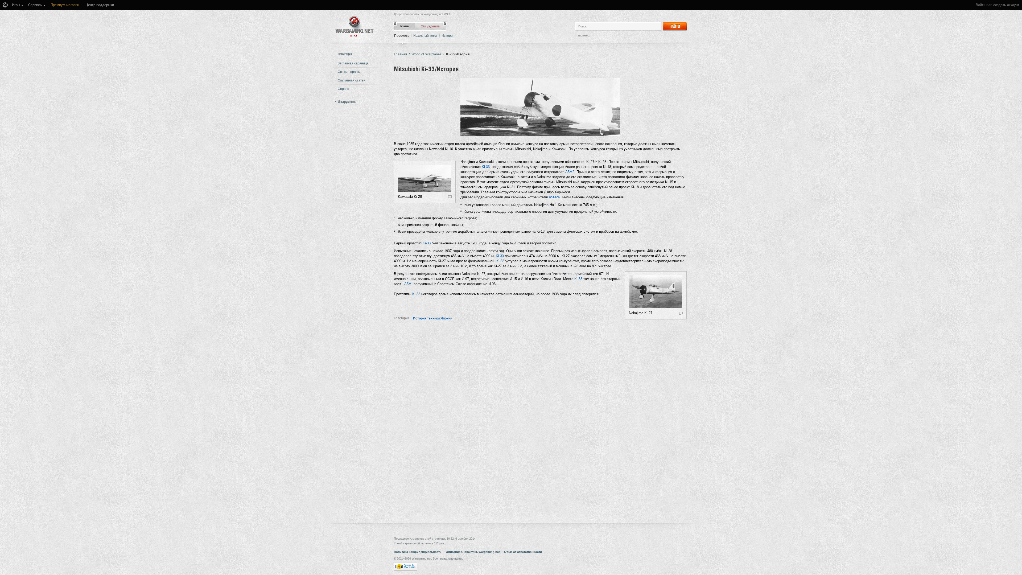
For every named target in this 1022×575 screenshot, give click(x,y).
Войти (980, 5)
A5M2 (569, 172)
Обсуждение (430, 26)
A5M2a (554, 197)
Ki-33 (486, 167)
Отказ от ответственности (523, 551)
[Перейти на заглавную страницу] (354, 26)
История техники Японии (432, 318)
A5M (407, 284)
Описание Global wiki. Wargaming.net (473, 551)
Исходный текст (425, 36)
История (448, 36)
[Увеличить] (450, 197)
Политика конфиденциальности (418, 551)
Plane (404, 26)
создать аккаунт (1006, 5)
